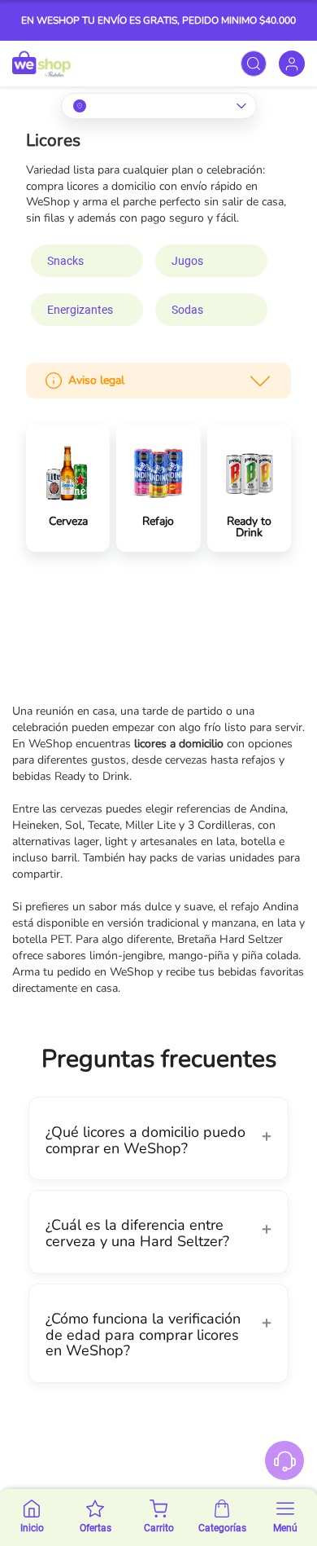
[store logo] (41, 63)
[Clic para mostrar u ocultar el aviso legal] (260, 380)
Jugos (187, 260)
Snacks (65, 260)
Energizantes (80, 309)
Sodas (187, 309)
